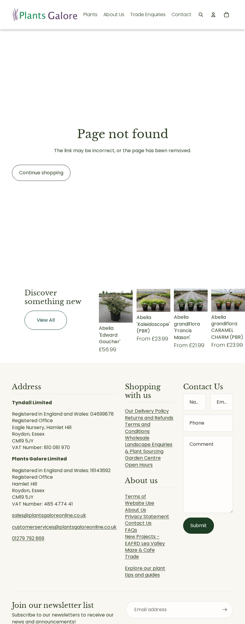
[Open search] (200, 14)
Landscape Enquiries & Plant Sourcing (148, 447)
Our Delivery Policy (147, 411)
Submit (198, 525)
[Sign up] (224, 609)
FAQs (131, 530)
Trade (132, 556)
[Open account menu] (213, 14)
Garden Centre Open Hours (143, 461)
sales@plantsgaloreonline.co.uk (49, 515)
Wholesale (137, 437)
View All (46, 320)
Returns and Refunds (149, 417)
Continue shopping (41, 172)
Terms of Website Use (139, 499)
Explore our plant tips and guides (145, 571)
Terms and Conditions (137, 427)
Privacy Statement (147, 516)
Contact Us (138, 523)
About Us (135, 509)
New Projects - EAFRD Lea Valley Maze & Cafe (145, 543)
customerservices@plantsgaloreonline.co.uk (64, 527)
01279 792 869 (28, 538)
